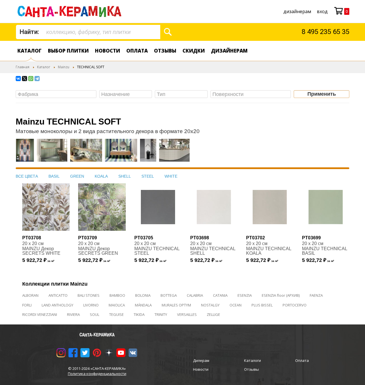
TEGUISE (116, 314)
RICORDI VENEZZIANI (39, 314)
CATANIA (220, 295)
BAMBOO (117, 295)
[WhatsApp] (30, 78)
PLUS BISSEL (262, 305)
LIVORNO (91, 305)
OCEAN (236, 305)
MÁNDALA (143, 305)
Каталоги (252, 360)
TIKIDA (139, 314)
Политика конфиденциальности (97, 373)
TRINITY (161, 314)
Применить (321, 94)
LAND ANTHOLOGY (57, 305)
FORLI (27, 305)
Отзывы (165, 50)
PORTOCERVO (295, 305)
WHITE (171, 176)
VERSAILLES (187, 314)
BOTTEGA (169, 295)
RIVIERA (73, 314)
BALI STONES (89, 295)
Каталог (29, 50)
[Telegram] (37, 78)
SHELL (124, 176)
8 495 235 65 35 (325, 32)
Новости (107, 50)
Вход (322, 11)
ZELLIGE (213, 314)
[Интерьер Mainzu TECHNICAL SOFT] (25, 153)
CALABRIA (195, 295)
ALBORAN (30, 295)
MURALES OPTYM (176, 305)
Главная (22, 67)
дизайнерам (297, 11)
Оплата (137, 50)
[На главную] (70, 11)
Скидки (193, 50)
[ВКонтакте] (18, 78)
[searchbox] (57, 94)
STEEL (147, 176)
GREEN (77, 176)
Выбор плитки (68, 50)
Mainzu (63, 67)
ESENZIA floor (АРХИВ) (281, 295)
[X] (24, 78)
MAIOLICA (117, 305)
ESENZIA (245, 295)
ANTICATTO (58, 295)
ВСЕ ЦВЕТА (27, 176)
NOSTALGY (210, 305)
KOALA (101, 176)
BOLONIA (143, 295)
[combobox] (88, 32)
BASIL (54, 176)
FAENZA (316, 295)
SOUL (94, 314)
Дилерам (201, 360)
